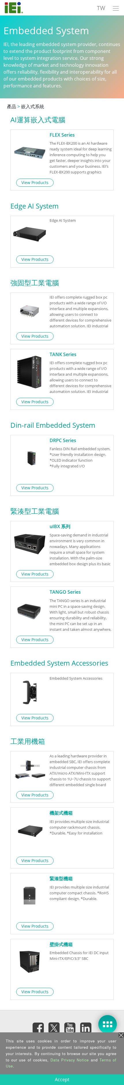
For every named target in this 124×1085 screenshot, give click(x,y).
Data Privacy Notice (69, 1060)
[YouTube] (70, 1028)
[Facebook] (38, 1028)
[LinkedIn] (86, 1028)
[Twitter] (54, 1026)
